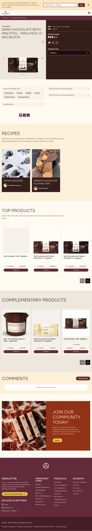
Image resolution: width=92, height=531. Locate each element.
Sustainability (40, 490)
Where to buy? (40, 504)
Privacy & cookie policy (24, 526)
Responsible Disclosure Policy (44, 526)
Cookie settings (61, 526)
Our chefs (76, 488)
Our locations (77, 491)
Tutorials (76, 494)
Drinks (56, 505)
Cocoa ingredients (60, 485)
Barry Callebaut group (43, 496)
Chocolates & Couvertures (18, 18)
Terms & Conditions (8, 526)
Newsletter (39, 502)
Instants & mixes (60, 502)
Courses (76, 485)
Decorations (58, 496)
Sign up (57, 440)
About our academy (80, 482)
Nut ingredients (59, 488)
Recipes (38, 484)
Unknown (22, 266)
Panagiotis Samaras (14, 185)
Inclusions (57, 494)
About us (38, 493)
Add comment (83, 378)
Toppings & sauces (60, 499)
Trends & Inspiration (42, 487)
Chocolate (5, 18)
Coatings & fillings (60, 491)
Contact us (39, 499)
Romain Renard (43, 188)
